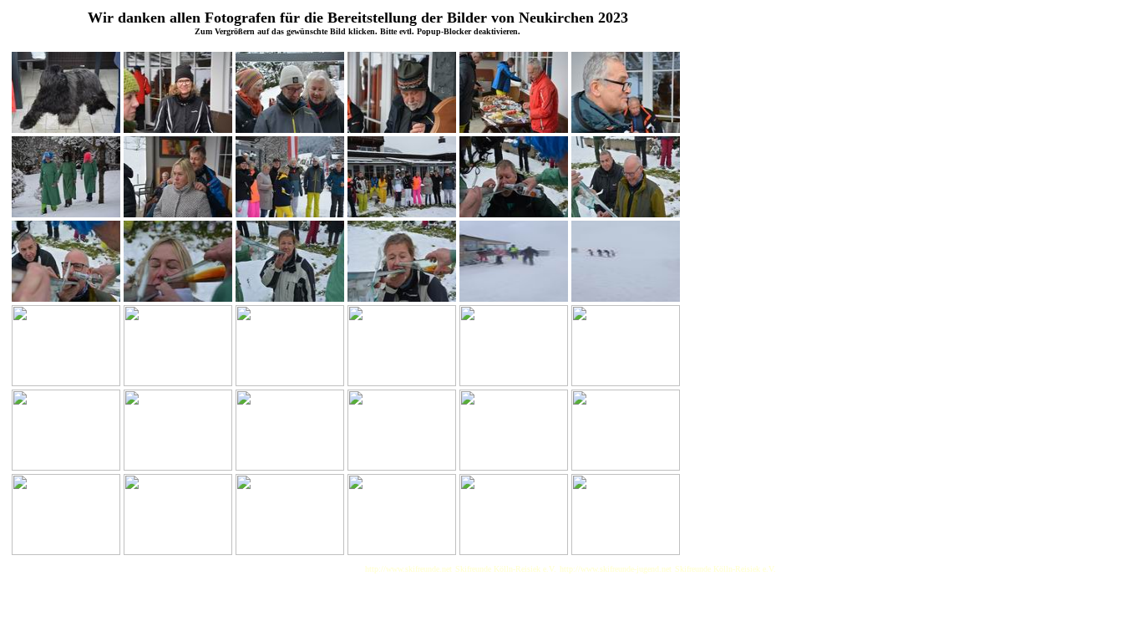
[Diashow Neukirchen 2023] (66, 128)
